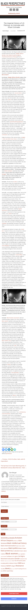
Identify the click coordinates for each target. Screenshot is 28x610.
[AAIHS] (14, 2)
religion (13, 566)
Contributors (14, 593)
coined (9, 213)
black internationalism (8, 546)
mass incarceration (8, 560)
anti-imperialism (15, 372)
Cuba (15, 345)
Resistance (20, 566)
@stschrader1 (5, 74)
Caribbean (9, 556)
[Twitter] (6, 449)
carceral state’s (18, 93)
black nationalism (4, 548)
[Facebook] (3, 449)
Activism (18, 538)
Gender (17, 559)
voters (9, 99)
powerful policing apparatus (16, 121)
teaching (20, 568)
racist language (5, 245)
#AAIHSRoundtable (8, 538)
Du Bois (15, 181)
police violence (9, 563)
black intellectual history (17, 543)
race (19, 563)
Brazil (19, 554)
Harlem (9, 364)
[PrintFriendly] (14, 449)
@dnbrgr (3, 491)
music (13, 560)
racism (8, 566)
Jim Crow (24, 558)
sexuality (3, 568)
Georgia (4, 174)
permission (9, 453)
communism (4, 134)
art (17, 540)
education (11, 559)
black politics (14, 548)
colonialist (4, 223)
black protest (5, 551)
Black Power (22, 548)
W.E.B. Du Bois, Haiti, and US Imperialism (13, 460)
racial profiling (19, 254)
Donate (14, 598)
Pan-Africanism (18, 560)
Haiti (21, 558)
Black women (12, 553)
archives (15, 540)
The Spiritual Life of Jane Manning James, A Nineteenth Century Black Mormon (14, 467)
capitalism (23, 554)
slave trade (13, 568)
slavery (14, 395)
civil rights (15, 556)
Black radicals (5, 321)
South (16, 568)
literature (2, 560)
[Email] (12, 449)
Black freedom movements (13, 317)
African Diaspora (7, 540)
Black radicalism (15, 551)
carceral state (3, 556)
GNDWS (25, 606)
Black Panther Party (6, 340)
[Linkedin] (9, 449)
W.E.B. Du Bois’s (8, 171)
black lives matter (20, 545)
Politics (15, 563)
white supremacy (8, 571)
